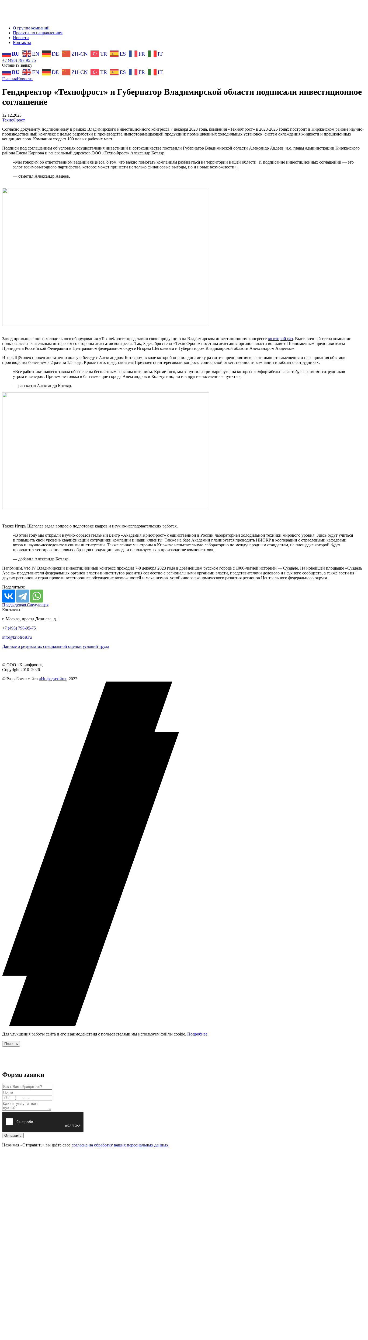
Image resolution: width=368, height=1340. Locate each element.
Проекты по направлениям (38, 33)
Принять (11, 1044)
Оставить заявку (17, 65)
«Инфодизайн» (53, 678)
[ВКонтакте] (8, 596)
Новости (21, 37)
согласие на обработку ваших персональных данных (120, 1145)
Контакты (22, 42)
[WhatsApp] (36, 596)
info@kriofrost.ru (17, 637)
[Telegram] (22, 596)
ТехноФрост (13, 120)
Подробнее (197, 1034)
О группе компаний (31, 28)
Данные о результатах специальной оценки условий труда (55, 646)
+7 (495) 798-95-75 (19, 60)
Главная (9, 78)
